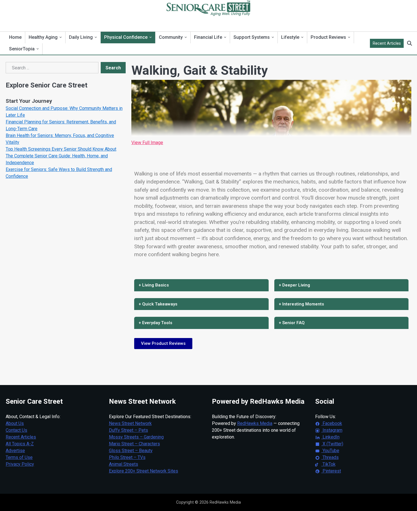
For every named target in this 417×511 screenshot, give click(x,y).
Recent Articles (387, 43)
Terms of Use (19, 457)
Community (171, 37)
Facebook (331, 423)
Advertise (15, 450)
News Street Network (130, 423)
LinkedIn (330, 437)
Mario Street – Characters (134, 443)
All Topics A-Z (20, 443)
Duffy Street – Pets (128, 430)
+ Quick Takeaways (158, 304)
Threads (330, 457)
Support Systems (251, 37)
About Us (15, 423)
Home (15, 37)
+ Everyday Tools (155, 322)
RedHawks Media (254, 423)
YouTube (330, 450)
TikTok (328, 464)
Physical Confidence (126, 37)
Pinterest (331, 471)
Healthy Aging (43, 37)
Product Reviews (328, 37)
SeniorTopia (22, 49)
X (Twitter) (332, 443)
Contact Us (16, 430)
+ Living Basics (154, 285)
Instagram (331, 430)
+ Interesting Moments (301, 304)
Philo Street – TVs (127, 457)
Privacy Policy (20, 464)
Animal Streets (123, 464)
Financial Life (208, 37)
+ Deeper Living (294, 285)
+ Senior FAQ (292, 322)
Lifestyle (290, 37)
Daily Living (81, 37)
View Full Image (147, 142)
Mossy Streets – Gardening (136, 437)
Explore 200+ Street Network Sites (143, 471)
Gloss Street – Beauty (131, 450)
